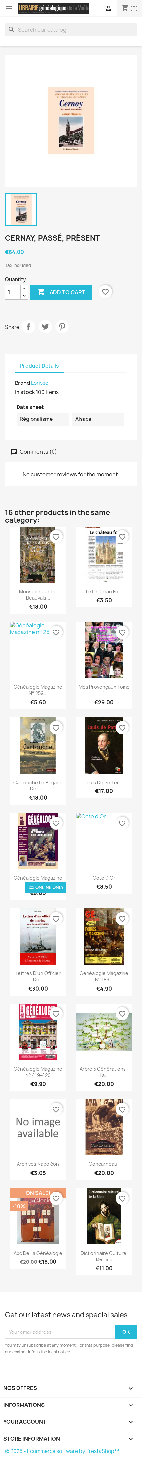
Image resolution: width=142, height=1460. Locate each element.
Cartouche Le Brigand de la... (38, 785)
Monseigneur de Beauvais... (38, 594)
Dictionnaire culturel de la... (104, 1256)
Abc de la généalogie (38, 1253)
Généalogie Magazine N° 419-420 (38, 1072)
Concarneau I (104, 1164)
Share (28, 326)
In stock (25, 392)
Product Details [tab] (39, 365)
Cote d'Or (104, 878)
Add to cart (61, 292)
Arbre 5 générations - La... (104, 1072)
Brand (22, 383)
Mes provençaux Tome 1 (104, 690)
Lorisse (39, 383)
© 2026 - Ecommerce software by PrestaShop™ (62, 1451)
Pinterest (62, 326)
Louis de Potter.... (104, 782)
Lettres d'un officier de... (38, 976)
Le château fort (104, 591)
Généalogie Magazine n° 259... (38, 690)
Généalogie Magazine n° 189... (104, 976)
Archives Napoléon (38, 1164)
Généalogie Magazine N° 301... (38, 881)
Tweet (45, 326)
